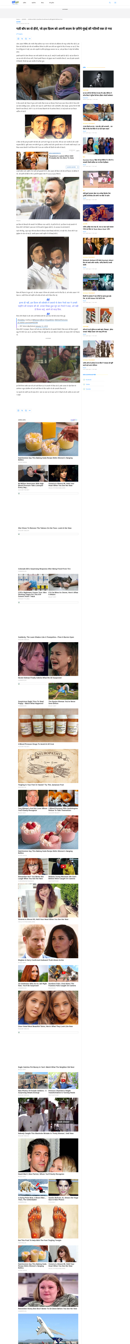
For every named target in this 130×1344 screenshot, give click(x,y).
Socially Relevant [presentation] (89, 123)
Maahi (84, 131)
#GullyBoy (21, 320)
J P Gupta (19, 34)
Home (18, 19)
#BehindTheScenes (61, 320)
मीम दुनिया (51, 3)
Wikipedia (18, 220)
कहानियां (34, 3)
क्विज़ (42, 3)
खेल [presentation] (84, 190)
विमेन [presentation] (84, 157)
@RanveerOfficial (39, 320)
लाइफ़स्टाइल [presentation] (85, 90)
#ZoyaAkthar (49, 320)
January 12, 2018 (42, 326)
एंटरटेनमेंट (24, 19)
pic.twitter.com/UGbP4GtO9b (28, 323)
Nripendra (85, 98)
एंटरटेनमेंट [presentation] (85, 224)
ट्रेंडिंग (24, 3)
